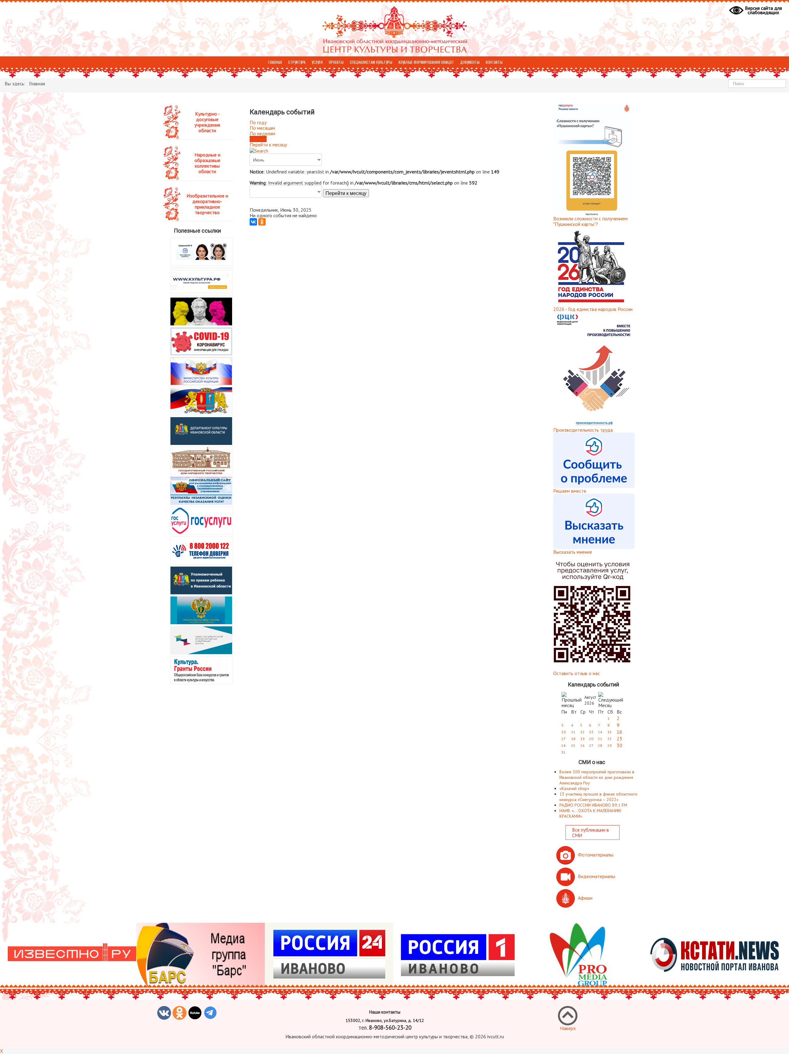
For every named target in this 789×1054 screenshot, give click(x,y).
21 (600, 738)
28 (600, 745)
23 (619, 738)
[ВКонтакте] (253, 222)
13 (591, 732)
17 (563, 738)
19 (582, 738)
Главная (275, 62)
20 (591, 738)
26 (582, 745)
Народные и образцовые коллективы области (207, 163)
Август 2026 (590, 700)
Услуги (317, 62)
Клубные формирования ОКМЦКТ (426, 62)
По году (258, 122)
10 (563, 732)
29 (609, 745)
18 (573, 738)
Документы (470, 62)
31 (563, 752)
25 (573, 745)
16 (619, 732)
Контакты (494, 62)
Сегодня (258, 139)
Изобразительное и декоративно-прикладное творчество (207, 204)
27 (591, 745)
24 (563, 745)
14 (600, 732)
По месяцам (262, 128)
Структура (296, 62)
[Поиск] (259, 150)
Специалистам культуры (371, 62)
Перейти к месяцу (268, 144)
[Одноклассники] (262, 222)
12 (582, 732)
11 (573, 732)
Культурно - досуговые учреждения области (207, 122)
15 (609, 732)
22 (609, 738)
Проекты (336, 62)
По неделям (262, 133)
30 (619, 745)
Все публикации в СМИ (590, 832)
